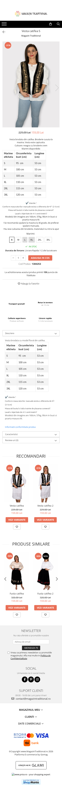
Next (57, 87)
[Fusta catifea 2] (45, 571)
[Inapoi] (2, 32)
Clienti (30, 716)
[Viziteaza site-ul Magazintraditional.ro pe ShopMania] (31, 781)
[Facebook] (25, 679)
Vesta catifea (17, 505)
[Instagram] (37, 679)
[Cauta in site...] (58, 24)
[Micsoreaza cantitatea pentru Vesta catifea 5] (13, 258)
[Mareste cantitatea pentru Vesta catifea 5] (23, 258)
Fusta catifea (17, 593)
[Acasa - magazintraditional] (31, 13)
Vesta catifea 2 (45, 505)
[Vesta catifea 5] (31, 84)
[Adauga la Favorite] (17, 526)
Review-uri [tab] (11, 440)
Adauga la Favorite (29, 283)
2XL (39, 239)
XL (31, 239)
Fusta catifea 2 (45, 593)
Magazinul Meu (30, 709)
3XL (48, 239)
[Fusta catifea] (16, 571)
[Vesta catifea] (16, 483)
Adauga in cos (40, 257)
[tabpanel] (31, 84)
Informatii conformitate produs (20, 426)
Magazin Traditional (31, 35)
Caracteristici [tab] (11, 434)
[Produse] (4, 24)
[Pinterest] (31, 679)
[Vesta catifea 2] (45, 483)
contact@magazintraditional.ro (33, 698)
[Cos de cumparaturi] (50, 24)
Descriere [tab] (9, 333)
